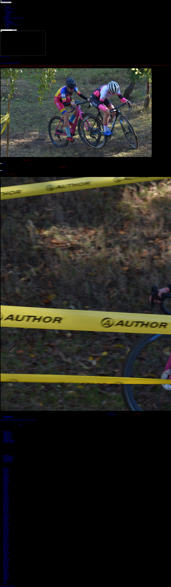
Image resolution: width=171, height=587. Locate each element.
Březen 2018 (6, 534)
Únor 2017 (5, 550)
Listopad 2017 (6, 539)
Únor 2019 (5, 521)
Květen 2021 (6, 493)
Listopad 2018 (6, 524)
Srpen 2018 (5, 528)
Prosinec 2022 (6, 481)
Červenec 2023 (6, 475)
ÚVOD (4, 582)
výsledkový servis (112, 414)
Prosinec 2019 (6, 509)
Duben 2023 (5, 478)
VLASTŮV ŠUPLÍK (7, 461)
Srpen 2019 (5, 513)
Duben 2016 (5, 562)
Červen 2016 (6, 559)
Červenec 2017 (6, 543)
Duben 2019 (5, 518)
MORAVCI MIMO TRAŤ (9, 457)
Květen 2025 (6, 471)
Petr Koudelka (9, 63)
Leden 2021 (5, 495)
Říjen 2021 (5, 489)
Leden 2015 (5, 580)
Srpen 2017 (5, 542)
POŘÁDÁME (6, 16)
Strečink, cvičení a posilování (12, 24)
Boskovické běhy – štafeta (8, 442)
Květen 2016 (6, 560)
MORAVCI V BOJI (5, 56)
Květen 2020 (6, 503)
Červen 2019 (6, 516)
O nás (4, 4)
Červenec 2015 (6, 572)
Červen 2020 (6, 501)
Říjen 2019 (5, 511)
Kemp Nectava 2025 (7, 433)
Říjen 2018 (5, 525)
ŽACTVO (8, 15)
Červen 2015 (6, 574)
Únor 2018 (5, 535)
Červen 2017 (6, 545)
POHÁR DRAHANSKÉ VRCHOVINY (15, 18)
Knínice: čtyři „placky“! (8, 436)
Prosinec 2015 (6, 566)
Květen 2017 (6, 546)
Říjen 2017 (5, 540)
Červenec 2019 (6, 515)
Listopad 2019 (6, 510)
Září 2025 (5, 468)
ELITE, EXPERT (9, 12)
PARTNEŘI (5, 19)
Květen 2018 (6, 531)
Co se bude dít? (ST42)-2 (27, 419)
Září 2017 (5, 541)
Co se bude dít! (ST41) (10, 419)
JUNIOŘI (8, 13)
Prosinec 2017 (6, 537)
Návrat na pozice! (7, 431)
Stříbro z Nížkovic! (7, 438)
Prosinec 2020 (6, 496)
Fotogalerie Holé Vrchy (8, 417)
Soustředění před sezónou (8, 439)
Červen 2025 (6, 470)
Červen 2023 (6, 476)
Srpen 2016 (5, 557)
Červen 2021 (6, 492)
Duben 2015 (5, 576)
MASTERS (8, 10)
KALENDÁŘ (6, 455)
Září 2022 (5, 484)
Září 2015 (5, 570)
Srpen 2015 (5, 571)
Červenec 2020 (6, 500)
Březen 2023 (6, 480)
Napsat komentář (15, 63)
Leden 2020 (5, 507)
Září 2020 (5, 498)
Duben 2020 (5, 504)
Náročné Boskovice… (8, 432)
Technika (8, 26)
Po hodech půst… (7, 435)
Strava (7, 25)
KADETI (8, 14)
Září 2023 (5, 472)
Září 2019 (5, 512)
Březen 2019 (6, 519)
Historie (7, 7)
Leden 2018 (5, 536)
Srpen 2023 (5, 474)
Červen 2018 (6, 530)
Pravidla (7, 27)
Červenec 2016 (6, 558)
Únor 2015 (5, 578)
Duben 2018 (5, 533)
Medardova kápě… (7, 437)
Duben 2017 (5, 547)
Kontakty (8, 6)
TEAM (4, 9)
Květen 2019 (6, 517)
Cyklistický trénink (10, 22)
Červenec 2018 (6, 529)
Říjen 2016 (5, 554)
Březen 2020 (6, 505)
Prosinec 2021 (6, 488)
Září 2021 (5, 490)
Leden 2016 (5, 565)
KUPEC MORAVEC (7, 456)
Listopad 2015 (6, 568)
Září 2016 (5, 556)
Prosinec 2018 (6, 523)
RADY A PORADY (7, 21)
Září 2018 (5, 527)
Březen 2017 (6, 548)
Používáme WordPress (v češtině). (8, 585)
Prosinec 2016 (6, 552)
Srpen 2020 (5, 499)
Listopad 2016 (6, 553)
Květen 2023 (6, 477)
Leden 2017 (5, 551)
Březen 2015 (6, 577)
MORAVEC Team (10, 8)
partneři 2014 (8, 20)
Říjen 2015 (5, 569)
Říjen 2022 (5, 483)
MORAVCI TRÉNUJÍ (8, 459)
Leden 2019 (5, 522)
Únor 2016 (5, 564)
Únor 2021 (5, 494)
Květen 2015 (6, 575)
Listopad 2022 (6, 482)
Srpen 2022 (5, 486)
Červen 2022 (6, 487)
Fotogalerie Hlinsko (7, 416)
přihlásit (20, 424)
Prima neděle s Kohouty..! (8, 441)
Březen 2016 (6, 563)
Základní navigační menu (6, 2)
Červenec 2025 (6, 469)
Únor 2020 (5, 506)
